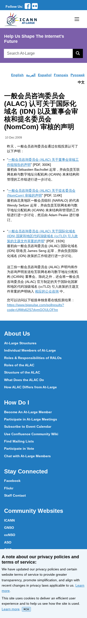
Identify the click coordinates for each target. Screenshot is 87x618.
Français (61, 75)
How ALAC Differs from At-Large (30, 387)
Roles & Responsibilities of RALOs (33, 358)
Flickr (8, 488)
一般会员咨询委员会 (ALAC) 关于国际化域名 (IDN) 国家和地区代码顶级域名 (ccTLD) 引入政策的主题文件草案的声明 (42, 236)
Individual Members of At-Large (30, 350)
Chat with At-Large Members (27, 456)
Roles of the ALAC (19, 365)
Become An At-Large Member (28, 412)
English (17, 75)
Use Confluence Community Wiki (31, 434)
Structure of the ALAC (22, 372)
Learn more (11, 609)
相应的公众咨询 (47, 291)
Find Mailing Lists (19, 441)
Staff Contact (15, 495)
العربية (31, 75)
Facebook (12, 481)
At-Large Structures (20, 343)
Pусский (78, 75)
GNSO (9, 528)
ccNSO (9, 535)
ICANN (9, 520)
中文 (81, 82)
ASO (7, 542)
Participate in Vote (19, 448)
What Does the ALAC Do (24, 380)
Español (44, 75)
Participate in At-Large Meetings (30, 419)
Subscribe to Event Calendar (27, 426)
